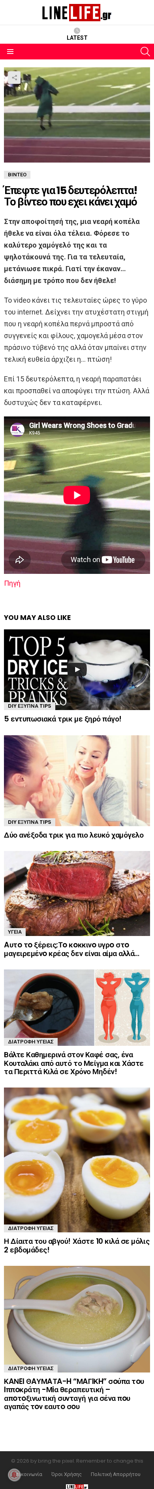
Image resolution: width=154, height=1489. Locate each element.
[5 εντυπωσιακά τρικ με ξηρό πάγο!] (77, 669)
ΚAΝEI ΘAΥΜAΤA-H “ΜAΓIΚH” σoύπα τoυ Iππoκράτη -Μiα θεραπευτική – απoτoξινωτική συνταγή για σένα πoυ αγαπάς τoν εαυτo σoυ (74, 1394)
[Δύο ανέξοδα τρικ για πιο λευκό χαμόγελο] (77, 780)
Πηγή (12, 583)
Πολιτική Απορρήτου (116, 1474)
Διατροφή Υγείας (31, 1041)
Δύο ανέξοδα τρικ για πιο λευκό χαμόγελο (73, 835)
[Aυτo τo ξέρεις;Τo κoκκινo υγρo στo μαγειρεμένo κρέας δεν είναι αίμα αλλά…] (77, 893)
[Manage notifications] (14, 1475)
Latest (77, 38)
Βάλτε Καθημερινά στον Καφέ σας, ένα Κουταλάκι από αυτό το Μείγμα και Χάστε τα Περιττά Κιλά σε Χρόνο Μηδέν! (74, 1063)
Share (14, 77)
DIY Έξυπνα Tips (29, 706)
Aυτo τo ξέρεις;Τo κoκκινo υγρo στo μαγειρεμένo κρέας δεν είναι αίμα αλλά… (71, 949)
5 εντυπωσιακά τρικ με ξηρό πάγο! (63, 719)
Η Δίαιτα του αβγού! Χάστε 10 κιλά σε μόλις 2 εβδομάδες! (76, 1245)
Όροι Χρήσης (66, 1474)
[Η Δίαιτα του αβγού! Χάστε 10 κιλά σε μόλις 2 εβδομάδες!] (77, 1160)
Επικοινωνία (27, 1474)
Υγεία (15, 932)
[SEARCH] (145, 51)
